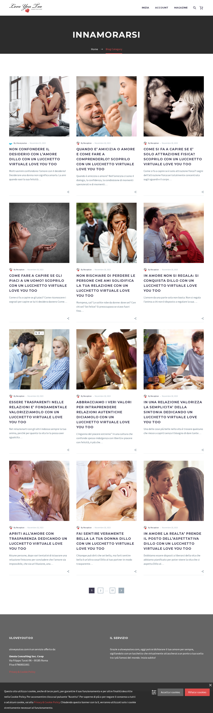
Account (161, 7)
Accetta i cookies (170, 692)
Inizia (145, 7)
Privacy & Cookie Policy (22, 671)
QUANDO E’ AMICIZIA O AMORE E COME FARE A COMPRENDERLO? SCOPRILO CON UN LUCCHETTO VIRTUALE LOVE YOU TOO (105, 159)
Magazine (181, 7)
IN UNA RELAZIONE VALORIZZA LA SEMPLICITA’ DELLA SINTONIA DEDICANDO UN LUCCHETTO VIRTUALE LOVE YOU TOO (173, 412)
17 (112, 590)
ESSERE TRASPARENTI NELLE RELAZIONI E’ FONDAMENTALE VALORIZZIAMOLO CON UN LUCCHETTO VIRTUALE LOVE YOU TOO (38, 412)
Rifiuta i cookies (197, 692)
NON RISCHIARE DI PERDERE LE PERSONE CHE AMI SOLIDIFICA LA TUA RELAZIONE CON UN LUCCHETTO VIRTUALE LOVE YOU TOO (105, 286)
